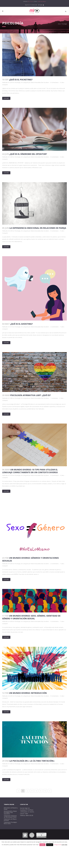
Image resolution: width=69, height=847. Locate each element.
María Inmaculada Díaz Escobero (40, 82)
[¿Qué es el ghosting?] (34, 288)
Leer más (6, 98)
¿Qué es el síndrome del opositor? (28, 154)
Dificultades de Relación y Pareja (11, 808)
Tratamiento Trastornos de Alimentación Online (10, 816)
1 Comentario (54, 398)
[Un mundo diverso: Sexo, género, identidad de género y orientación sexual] (34, 600)
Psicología (17, 82)
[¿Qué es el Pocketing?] (34, 54)
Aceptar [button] (42, 844)
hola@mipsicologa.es (41, 1)
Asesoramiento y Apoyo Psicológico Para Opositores (10, 812)
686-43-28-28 (30, 1)
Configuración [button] (57, 844)
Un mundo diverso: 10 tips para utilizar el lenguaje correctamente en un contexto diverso (30, 471)
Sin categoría (24, 82)
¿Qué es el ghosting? (21, 323)
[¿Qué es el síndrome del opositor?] (34, 129)
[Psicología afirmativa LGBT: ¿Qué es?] (34, 372)
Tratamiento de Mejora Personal (10, 819)
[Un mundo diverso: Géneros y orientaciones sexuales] (34, 528)
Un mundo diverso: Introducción (28, 693)
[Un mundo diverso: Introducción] (34, 668)
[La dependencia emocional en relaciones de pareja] (34, 203)
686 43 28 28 (29, 815)
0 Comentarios (54, 82)
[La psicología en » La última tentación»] (34, 739)
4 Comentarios (54, 621)
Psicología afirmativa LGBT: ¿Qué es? (30, 395)
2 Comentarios (54, 327)
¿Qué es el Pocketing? (20, 79)
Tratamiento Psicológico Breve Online (10, 823)
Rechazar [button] (49, 844)
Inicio (59, 24)
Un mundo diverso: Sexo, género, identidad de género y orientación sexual (31, 617)
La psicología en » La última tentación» (32, 760)
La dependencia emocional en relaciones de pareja (37, 228)
